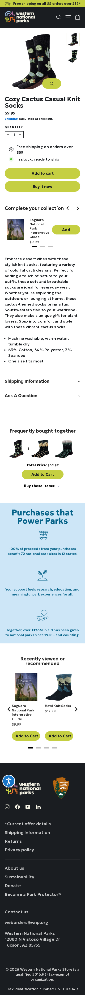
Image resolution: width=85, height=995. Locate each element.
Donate (13, 885)
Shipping (11, 118)
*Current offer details (28, 823)
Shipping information (27, 381)
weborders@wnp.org (26, 922)
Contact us (16, 911)
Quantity (14, 127)
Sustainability (19, 877)
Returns (13, 841)
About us (14, 868)
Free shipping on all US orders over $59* (47, 3)
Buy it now (42, 186)
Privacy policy (19, 849)
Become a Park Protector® (33, 894)
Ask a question (21, 396)
